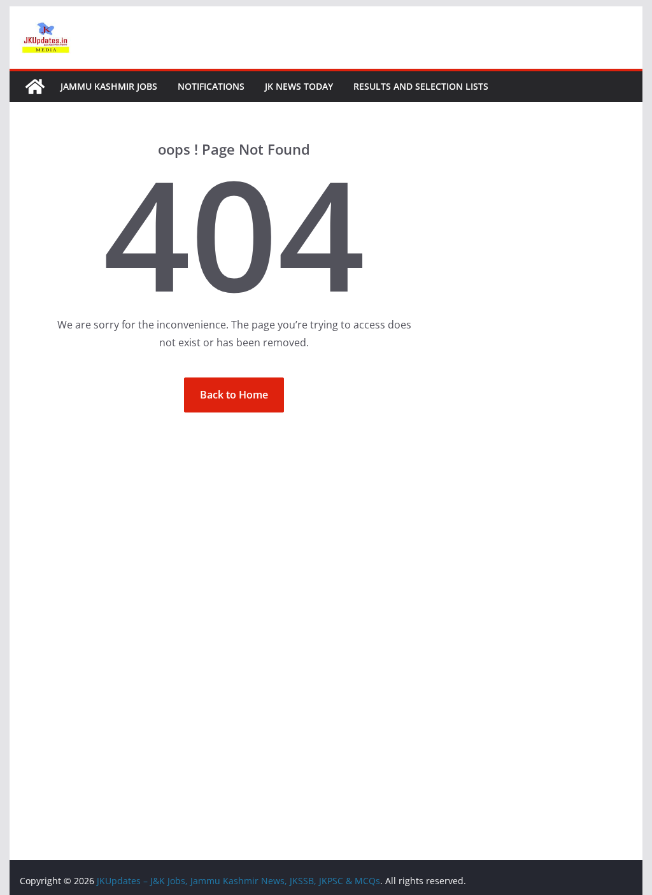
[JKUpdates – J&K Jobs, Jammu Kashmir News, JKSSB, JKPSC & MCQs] (35, 86)
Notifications (211, 86)
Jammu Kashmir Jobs (108, 86)
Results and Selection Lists (420, 86)
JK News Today (299, 86)
